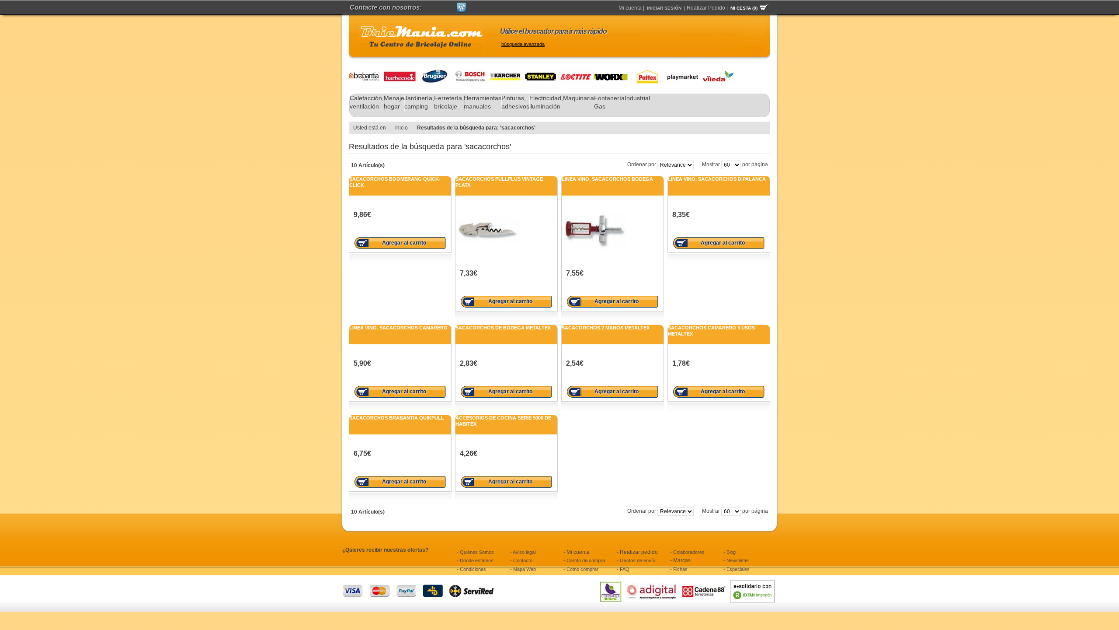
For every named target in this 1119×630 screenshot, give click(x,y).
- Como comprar (580, 569)
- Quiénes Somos (475, 552)
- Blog (729, 552)
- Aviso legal (522, 552)
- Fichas (679, 569)
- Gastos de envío (636, 560)
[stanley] (541, 73)
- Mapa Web (523, 569)
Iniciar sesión (664, 8)
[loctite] (576, 73)
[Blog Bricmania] (462, 6)
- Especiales (736, 569)
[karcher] (506, 73)
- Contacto (521, 560)
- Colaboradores (687, 552)
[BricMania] (421, 40)
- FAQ (623, 569)
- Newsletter (736, 560)
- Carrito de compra (584, 560)
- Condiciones (471, 569)
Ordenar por (641, 164)
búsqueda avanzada (523, 44)
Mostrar (711, 164)
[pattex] (645, 73)
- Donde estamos (475, 560)
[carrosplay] (680, 73)
